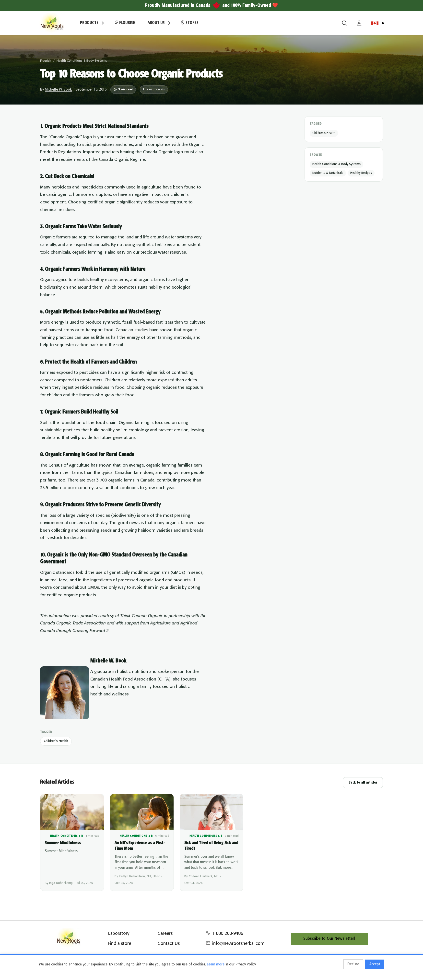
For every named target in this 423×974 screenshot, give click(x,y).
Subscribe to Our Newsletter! (329, 939)
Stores (192, 23)
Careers (165, 933)
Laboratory (118, 933)
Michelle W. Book (58, 89)
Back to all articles (363, 782)
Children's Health (56, 741)
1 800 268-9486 (227, 933)
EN (382, 23)
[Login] (359, 23)
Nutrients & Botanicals (327, 173)
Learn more (215, 964)
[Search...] (344, 23)
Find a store (119, 943)
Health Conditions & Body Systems (82, 60)
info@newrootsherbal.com (238, 943)
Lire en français (154, 89)
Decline (353, 964)
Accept (374, 964)
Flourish (126, 23)
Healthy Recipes (361, 173)
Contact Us (169, 943)
